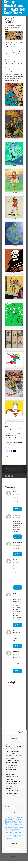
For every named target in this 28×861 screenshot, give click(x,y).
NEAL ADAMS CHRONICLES (13, 781)
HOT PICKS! (9, 772)
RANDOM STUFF (10, 788)
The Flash (21, 835)
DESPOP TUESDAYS (11, 765)
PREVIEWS (9, 786)
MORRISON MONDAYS (12, 777)
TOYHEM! (11, 836)
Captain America (17, 821)
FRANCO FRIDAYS (11, 770)
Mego (16, 829)
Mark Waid (7, 829)
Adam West (7, 817)
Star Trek (6, 835)
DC (6, 824)
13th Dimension (15, 47)
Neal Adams (16, 831)
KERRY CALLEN (10, 774)
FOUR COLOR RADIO (11, 767)
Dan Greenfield (10, 19)
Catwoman (7, 822)
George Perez (14, 826)
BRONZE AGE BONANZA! (12, 751)
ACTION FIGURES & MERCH (13, 746)
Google (6, 476)
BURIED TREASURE (11, 753)
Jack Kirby (16, 827)
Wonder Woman (8, 838)
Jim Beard (21, 827)
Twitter (12, 476)
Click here (15, 431)
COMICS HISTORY (11, 758)
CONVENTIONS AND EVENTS (14, 760)
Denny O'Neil (10, 824)
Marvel (12, 829)
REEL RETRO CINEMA (12, 791)
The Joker (7, 836)
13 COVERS (9, 744)
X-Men (13, 838)
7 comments (15, 22)
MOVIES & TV (10, 779)
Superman (16, 835)
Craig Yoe (15, 822)
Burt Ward (12, 821)
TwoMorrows (16, 837)
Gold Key (19, 826)
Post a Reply (16, 509)
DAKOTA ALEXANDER (12, 763)
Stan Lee (20, 834)
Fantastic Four (8, 826)
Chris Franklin (17, 542)
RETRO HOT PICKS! (11, 793)
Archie (18, 817)
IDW (12, 827)
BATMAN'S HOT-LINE (12, 749)
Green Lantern (8, 827)
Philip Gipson (17, 515)
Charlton (11, 822)
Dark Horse (20, 822)
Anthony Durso (13, 817)
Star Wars (10, 835)
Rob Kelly (9, 834)
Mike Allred (9, 830)
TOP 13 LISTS (10, 795)
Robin (6, 834)
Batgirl (8, 819)
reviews (19, 832)
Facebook (9, 476)
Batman (13, 819)
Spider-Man (15, 834)
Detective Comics (18, 824)
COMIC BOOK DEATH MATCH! (14, 756)
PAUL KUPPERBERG (11, 784)
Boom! (8, 821)
